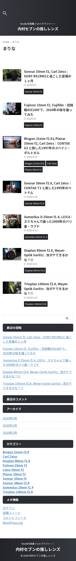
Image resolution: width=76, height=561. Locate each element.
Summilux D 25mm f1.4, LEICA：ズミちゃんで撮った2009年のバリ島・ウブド (48, 221)
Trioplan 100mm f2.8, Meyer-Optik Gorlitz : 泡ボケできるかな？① (46, 289)
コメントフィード (14, 517)
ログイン (9, 508)
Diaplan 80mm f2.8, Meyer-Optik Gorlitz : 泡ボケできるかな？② (46, 255)
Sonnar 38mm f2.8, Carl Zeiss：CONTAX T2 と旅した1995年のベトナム (48, 188)
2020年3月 (10, 425)
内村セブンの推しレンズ (38, 28)
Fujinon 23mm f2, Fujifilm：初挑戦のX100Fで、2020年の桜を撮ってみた (48, 110)
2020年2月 (10, 432)
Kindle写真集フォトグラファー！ (38, 543)
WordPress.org (13, 522)
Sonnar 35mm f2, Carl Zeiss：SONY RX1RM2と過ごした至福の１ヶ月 (47, 76)
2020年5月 (10, 418)
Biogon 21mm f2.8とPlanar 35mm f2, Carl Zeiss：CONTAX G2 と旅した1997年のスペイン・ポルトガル (47, 145)
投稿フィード (11, 513)
